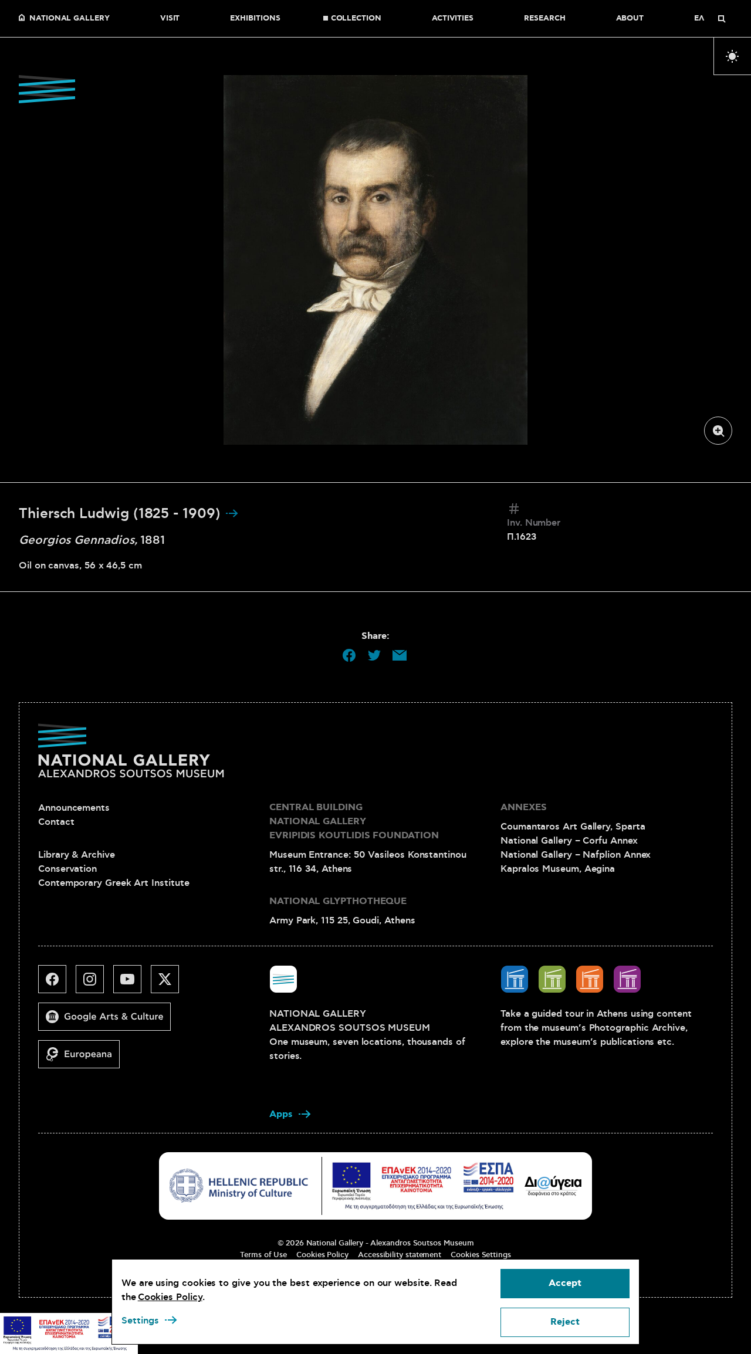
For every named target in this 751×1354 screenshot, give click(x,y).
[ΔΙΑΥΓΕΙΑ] (553, 1186)
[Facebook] (57, 984)
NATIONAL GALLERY (69, 18)
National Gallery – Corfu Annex (569, 841)
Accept (565, 1283)
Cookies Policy (322, 1255)
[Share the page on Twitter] (374, 655)
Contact (56, 822)
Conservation (67, 869)
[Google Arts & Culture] (109, 1021)
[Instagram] (94, 984)
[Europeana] (83, 1059)
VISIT (170, 18)
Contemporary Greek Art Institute (113, 883)
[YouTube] (132, 984)
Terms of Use (263, 1255)
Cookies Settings (481, 1255)
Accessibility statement (399, 1255)
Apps (281, 1114)
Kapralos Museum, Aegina (557, 869)
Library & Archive (76, 855)
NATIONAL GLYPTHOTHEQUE (338, 901)
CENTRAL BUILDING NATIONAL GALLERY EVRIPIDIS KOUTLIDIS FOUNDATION (354, 821)
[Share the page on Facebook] (349, 655)
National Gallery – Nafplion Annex (575, 855)
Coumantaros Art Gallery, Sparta (572, 826)
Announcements (74, 808)
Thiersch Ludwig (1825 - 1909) (122, 514)
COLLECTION (356, 18)
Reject (565, 1322)
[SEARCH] (721, 19)
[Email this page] (399, 655)
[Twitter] (169, 984)
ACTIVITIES (452, 18)
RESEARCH (544, 18)
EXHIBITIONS (255, 18)
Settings (140, 1320)
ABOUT (630, 18)
